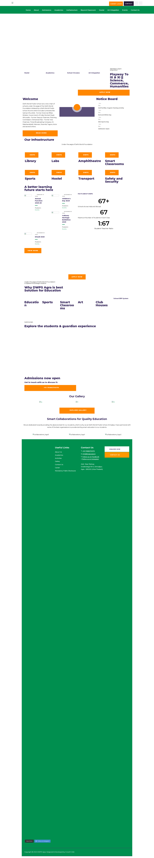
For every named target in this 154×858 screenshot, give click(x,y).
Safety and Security (114, 180)
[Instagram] (140, 3)
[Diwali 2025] (28, 236)
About (36, 10)
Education (31, 303)
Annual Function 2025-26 (38, 201)
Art (80, 302)
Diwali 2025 (40, 237)
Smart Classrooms (114, 162)
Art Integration (113, 10)
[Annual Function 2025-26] (28, 198)
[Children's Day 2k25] (55, 198)
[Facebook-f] (136, 3)
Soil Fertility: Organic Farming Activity (111, 108)
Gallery (57, 461)
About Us (58, 452)
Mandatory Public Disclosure (65, 471)
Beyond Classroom (88, 10)
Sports (30, 178)
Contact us (135, 10)
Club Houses (102, 303)
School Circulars (73, 73)
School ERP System (121, 298)
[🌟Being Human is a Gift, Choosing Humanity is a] (44, 632)
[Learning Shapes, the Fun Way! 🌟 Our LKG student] (44, 498)
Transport (86, 178)
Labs (55, 161)
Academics (58, 10)
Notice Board (107, 99)
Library (30, 161)
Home (28, 10)
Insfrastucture (71, 10)
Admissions (46, 10)
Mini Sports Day (103, 122)
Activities (58, 458)
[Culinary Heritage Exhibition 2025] (55, 215)
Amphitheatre (89, 161)
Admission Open (103, 129)
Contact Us (59, 464)
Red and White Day (104, 115)
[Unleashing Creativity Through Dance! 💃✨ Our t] (30, 519)
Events (125, 10)
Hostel (101, 10)
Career (57, 468)
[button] (24, 402)
